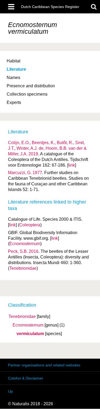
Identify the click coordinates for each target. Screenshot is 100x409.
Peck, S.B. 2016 (23, 251)
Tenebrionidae (22, 316)
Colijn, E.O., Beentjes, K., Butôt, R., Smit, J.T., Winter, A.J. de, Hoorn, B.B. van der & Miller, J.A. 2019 (47, 148)
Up (10, 391)
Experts (14, 102)
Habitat (13, 61)
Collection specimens (27, 94)
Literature (16, 69)
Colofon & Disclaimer (25, 378)
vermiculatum (30, 334)
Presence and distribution (31, 86)
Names (13, 77)
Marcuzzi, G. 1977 (25, 172)
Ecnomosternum (28, 325)
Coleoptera (29, 225)
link (71, 165)
